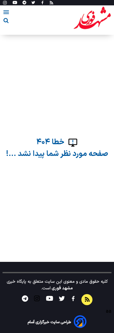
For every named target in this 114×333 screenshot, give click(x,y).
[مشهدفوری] (92, 18)
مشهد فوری (62, 288)
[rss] (51, 3)
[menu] (6, 13)
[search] (6, 21)
